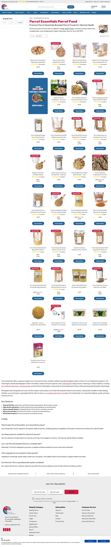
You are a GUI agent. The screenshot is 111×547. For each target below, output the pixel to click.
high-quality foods (67, 29)
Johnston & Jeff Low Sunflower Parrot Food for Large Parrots (79, 250)
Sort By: (33, 36)
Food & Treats (19, 12)
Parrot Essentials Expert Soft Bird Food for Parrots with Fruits (58, 287)
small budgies (66, 384)
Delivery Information (88, 513)
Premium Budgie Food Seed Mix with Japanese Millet (59, 211)
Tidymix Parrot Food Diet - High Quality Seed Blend (38, 61)
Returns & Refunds (87, 516)
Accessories (44, 12)
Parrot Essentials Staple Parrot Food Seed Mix (38, 136)
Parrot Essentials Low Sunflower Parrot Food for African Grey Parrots (38, 212)
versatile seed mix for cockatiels (57, 393)
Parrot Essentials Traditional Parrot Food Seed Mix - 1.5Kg (100, 174)
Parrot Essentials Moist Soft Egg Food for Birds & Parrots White (38, 250)
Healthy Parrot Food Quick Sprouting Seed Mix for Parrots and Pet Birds (100, 62)
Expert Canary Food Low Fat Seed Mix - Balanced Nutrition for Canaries (58, 174)
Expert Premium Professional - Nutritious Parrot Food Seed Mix (59, 99)
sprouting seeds (25, 386)
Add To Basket (58, 336)
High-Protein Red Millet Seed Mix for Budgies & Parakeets (100, 212)
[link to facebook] (4, 529)
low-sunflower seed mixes (10, 386)
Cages (35, 12)
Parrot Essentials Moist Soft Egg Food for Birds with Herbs (100, 250)
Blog (57, 516)
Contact (58, 518)
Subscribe (71, 492)
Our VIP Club (86, 510)
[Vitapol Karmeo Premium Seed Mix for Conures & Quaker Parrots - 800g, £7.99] (38, 350)
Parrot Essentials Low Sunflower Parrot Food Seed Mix (100, 137)
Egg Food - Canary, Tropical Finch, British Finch (38, 324)
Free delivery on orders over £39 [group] (18, 473)
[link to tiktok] (8, 529)
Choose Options (38, 73)
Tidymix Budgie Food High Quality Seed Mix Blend (100, 99)
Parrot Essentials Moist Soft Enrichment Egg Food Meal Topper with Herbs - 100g (79, 212)
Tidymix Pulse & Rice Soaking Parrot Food (59, 61)
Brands (94, 12)
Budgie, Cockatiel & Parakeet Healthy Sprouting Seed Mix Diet (38, 174)
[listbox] (41, 36)
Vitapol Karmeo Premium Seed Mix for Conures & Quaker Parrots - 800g (38, 362)
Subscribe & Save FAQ (88, 518)
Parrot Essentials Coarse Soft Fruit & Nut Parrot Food (59, 250)
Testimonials (59, 513)
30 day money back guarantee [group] (56, 473)
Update (20, 22)
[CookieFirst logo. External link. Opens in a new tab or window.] (2, 538)
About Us (58, 510)
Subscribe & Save (85, 12)
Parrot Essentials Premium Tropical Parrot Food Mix (79, 136)
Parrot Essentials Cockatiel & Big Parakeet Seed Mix (59, 136)
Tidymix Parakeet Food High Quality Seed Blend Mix (79, 62)
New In (75, 12)
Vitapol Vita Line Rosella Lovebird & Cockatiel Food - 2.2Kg (100, 325)
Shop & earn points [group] (93, 473)
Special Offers (66, 12)
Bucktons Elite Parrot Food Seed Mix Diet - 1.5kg (79, 174)
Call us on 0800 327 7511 (12, 525)
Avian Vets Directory (88, 521)
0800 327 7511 (89, 1)
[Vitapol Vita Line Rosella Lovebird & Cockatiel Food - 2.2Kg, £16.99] (100, 313)
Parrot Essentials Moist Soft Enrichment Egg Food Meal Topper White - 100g (38, 287)
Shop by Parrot (7, 12)
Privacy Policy (60, 521)
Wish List (96, 1)
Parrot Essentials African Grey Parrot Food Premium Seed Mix (79, 99)
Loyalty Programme (105, 1)
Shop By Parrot (33, 510)
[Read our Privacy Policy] (78, 501)
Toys (28, 12)
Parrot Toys (32, 516)
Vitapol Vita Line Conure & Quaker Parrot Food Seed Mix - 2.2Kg (79, 325)
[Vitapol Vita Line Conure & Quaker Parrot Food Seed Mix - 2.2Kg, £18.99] (79, 313)
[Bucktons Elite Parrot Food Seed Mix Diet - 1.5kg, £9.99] (79, 162)
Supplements (55, 12)
